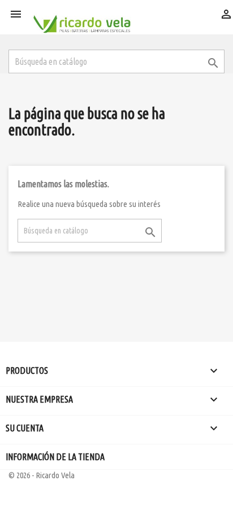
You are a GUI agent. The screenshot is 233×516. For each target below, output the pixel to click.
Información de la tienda (55, 457)
